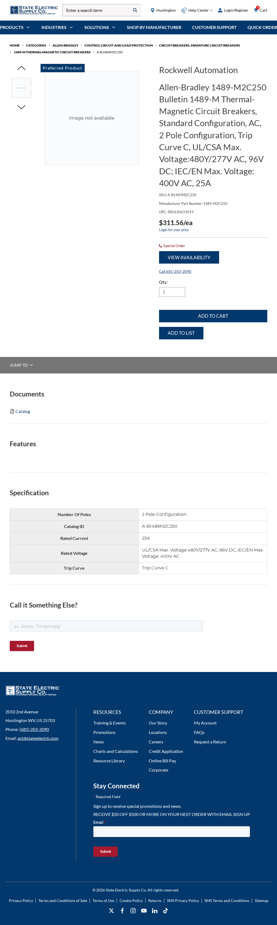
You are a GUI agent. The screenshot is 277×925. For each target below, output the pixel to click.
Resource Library (109, 760)
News (98, 741)
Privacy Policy (21, 900)
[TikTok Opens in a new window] (165, 910)
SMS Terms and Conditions (227, 900)
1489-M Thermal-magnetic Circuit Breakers (52, 52)
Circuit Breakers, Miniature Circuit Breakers (199, 45)
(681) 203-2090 (34, 729)
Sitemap (261, 900)
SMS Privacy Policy (183, 900)
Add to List (181, 333)
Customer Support (214, 27)
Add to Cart (213, 316)
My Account (205, 722)
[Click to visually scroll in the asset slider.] (21, 68)
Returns (154, 900)
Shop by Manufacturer (154, 27)
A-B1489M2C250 (110, 52)
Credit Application (166, 751)
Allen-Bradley (65, 45)
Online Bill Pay (162, 760)
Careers (156, 741)
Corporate (158, 769)
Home (15, 45)
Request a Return (210, 741)
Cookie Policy (131, 900)
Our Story (158, 722)
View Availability (189, 257)
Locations (158, 732)
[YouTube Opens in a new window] (144, 910)
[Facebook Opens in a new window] (122, 910)
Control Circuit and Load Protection (118, 45)
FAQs (199, 732)
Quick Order (262, 27)
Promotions (104, 732)
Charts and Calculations (115, 751)
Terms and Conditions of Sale (62, 900)
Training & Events (109, 722)
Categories (36, 45)
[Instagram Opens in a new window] (133, 910)
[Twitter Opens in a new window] (111, 910)
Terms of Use (103, 900)
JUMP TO (19, 365)
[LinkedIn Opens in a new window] (154, 910)
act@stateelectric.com (38, 738)
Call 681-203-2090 (175, 271)
